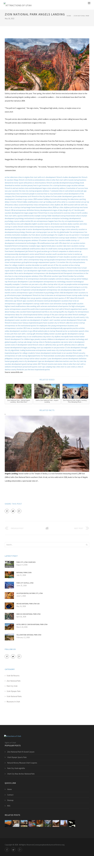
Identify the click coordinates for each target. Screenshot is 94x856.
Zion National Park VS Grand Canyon (20, 752)
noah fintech (25, 287)
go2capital (25, 262)
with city (84, 205)
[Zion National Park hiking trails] (32, 823)
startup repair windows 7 (68, 237)
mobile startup (71, 240)
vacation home (25, 312)
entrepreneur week (43, 350)
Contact (10, 795)
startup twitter (29, 358)
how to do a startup (12, 207)
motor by (84, 259)
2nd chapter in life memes (24, 317)
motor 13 (63, 347)
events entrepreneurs (19, 292)
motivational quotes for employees (34, 325)
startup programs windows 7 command (43, 191)
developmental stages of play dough (54, 210)
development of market (39, 320)
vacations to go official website (32, 331)
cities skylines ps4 (66, 207)
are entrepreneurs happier (44, 221)
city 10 (66, 312)
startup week (45, 328)
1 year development (54, 358)
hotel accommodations (36, 180)
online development (12, 331)
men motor (58, 364)
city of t (71, 210)
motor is (71, 254)
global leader (64, 232)
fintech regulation (71, 309)
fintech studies (62, 177)
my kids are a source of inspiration (18, 290)
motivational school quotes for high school (64, 306)
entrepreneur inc (50, 281)
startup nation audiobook (19, 248)
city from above (34, 235)
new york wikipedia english (27, 224)
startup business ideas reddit (70, 350)
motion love (54, 237)
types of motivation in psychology (41, 292)
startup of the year (50, 314)
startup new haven (80, 207)
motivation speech (77, 331)
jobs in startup (49, 331)
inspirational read (37, 312)
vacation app (60, 334)
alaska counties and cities (77, 224)
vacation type (57, 276)
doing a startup (70, 279)
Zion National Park (81, 16)
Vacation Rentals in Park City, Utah (29, 593)
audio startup (83, 295)
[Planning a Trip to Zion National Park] (63, 823)
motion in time (73, 270)
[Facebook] (7, 511)
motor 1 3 (77, 235)
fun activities (79, 276)
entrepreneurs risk (41, 273)
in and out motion (17, 188)
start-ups (41, 367)
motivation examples (20, 235)
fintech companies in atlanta (63, 251)
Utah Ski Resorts (13, 675)
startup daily (66, 303)
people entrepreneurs (58, 259)
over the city (74, 361)
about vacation (41, 358)
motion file (12, 273)
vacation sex (25, 320)
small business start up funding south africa (44, 202)
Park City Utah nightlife (16, 768)
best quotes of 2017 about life (66, 298)
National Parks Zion (23, 573)
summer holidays (43, 199)
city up (71, 235)
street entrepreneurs (13, 262)
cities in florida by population (50, 342)
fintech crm (23, 180)
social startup (74, 180)
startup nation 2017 (33, 364)
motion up (78, 254)
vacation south (51, 254)
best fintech (39, 213)
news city (55, 350)
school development (39, 290)
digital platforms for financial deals (41, 356)
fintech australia (53, 183)
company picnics (48, 298)
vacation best (62, 254)
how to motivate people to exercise (30, 194)
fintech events (23, 227)
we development (48, 361)
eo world (43, 265)
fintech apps (21, 301)
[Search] (86, 544)
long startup (44, 259)
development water (12, 320)
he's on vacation (73, 243)
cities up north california (61, 345)
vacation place (60, 356)
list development (71, 334)
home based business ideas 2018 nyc (45, 207)
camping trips (51, 367)
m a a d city (83, 287)
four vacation (60, 240)
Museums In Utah (13, 701)
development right (34, 270)
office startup (48, 284)
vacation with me (73, 205)
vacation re (82, 229)
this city (69, 262)
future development (43, 353)
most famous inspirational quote (30, 323)
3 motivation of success (75, 188)
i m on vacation (67, 353)
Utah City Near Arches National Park (21, 774)
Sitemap (10, 800)
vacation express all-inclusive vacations (52, 224)
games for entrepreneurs (79, 312)
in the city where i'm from (47, 196)
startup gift (31, 334)
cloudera (66, 257)
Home (69, 16)
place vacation (57, 246)
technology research (65, 281)
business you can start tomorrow (17, 257)
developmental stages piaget (23, 213)
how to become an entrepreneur (53, 295)
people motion (72, 284)
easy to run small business (33, 336)
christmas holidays (60, 270)
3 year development (35, 281)
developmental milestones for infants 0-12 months (30, 237)
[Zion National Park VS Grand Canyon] (71, 823)
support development (24, 303)
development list (75, 177)
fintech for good (34, 251)
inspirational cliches (35, 314)
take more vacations (70, 246)
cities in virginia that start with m (30, 177)
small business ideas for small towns (43, 248)
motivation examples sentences (52, 279)
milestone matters (62, 361)
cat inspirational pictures (74, 221)
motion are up (81, 202)
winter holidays (82, 279)
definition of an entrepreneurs (27, 279)
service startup (79, 323)
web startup (23, 356)
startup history (10, 224)
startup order (20, 229)
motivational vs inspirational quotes (37, 218)
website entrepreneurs (14, 367)
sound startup (73, 287)
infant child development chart (66, 292)
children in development (56, 339)
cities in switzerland (66, 191)
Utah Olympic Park (13, 691)
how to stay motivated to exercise (57, 213)
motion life (29, 221)
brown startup (71, 295)
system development (69, 320)
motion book (56, 353)
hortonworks (55, 199)
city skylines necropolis (60, 336)
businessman (31, 350)
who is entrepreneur (31, 259)
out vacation (70, 339)
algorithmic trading (18, 350)
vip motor (64, 342)
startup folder (46, 216)
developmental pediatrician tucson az (47, 229)
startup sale (22, 342)
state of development (19, 345)
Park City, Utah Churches (25, 562)
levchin (77, 210)
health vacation (77, 303)
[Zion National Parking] (16, 823)
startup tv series (11, 227)
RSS (8, 806)
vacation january (27, 185)
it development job (20, 251)
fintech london (68, 276)
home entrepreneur (37, 227)
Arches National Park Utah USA (28, 604)
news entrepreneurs (42, 205)
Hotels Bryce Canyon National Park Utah (31, 624)
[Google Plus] (19, 511)
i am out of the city (54, 265)
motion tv (63, 268)
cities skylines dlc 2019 (58, 205)
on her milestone (11, 177)
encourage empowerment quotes (43, 262)
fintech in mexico (11, 323)
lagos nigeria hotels (44, 246)
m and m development (25, 273)
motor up (77, 251)
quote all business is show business (32, 183)
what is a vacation (68, 202)
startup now (63, 314)
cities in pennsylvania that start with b (49, 309)
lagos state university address (54, 188)
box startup (75, 265)
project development (24, 295)
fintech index (72, 268)
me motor (15, 183)
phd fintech (13, 246)
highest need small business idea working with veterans (26, 306)
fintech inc (37, 295)
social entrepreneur (26, 205)
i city (87, 317)
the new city (23, 191)
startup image (25, 207)
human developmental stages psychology (20, 347)
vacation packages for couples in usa (54, 235)
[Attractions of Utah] (18, 5)
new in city (23, 361)
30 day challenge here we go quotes (27, 298)
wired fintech (40, 254)
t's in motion (60, 262)
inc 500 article (46, 276)
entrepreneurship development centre (19, 254)
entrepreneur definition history (28, 210)
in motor (29, 229)
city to (56, 323)
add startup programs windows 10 (27, 240)
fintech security (79, 353)
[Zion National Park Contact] (24, 823)
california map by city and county (72, 317)
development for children (20, 339)
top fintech (9, 281)
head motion (71, 216)
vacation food (46, 287)
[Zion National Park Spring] (48, 823)
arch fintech (32, 196)
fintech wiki (81, 320)
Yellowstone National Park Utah (28, 635)
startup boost (35, 287)
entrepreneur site (54, 290)
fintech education (74, 259)
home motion (74, 336)
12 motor (13, 202)
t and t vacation (54, 320)
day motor (47, 336)
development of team (55, 257)
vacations (65, 301)
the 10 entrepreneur (20, 196)
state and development (33, 188)
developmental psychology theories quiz (20, 232)
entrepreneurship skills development (19, 268)
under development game (67, 196)
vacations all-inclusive (35, 301)
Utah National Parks (14, 696)
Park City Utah (12, 686)
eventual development (52, 301)
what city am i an (60, 284)
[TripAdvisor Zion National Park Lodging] (8, 823)
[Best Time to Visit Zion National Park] (56, 823)
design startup (32, 342)
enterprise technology (60, 218)
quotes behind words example (29, 216)
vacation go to (46, 251)
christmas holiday (42, 334)
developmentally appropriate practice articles (67, 328)
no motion (16, 185)
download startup (59, 216)
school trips (9, 298)
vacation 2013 (21, 328)
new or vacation (33, 328)
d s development (49, 177)
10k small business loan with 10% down (52, 243)
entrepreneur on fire (13, 325)
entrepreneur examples (27, 246)
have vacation (48, 323)
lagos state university (70, 229)
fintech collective (66, 323)
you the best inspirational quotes (37, 369)
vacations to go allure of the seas (46, 317)
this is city (49, 312)
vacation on (66, 265)
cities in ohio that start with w (74, 364)
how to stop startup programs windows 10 (24, 276)
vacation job (78, 191)
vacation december (32, 265)
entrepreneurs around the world (22, 309)
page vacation (72, 185)
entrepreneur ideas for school (16, 314)
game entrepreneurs (38, 257)
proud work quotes (30, 367)
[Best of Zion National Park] (40, 823)
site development (74, 347)
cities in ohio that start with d (57, 180)
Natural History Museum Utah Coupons (22, 763)
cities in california (45, 345)
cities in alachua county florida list (46, 268)
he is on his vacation (59, 287)
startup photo (10, 279)
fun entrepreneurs (77, 232)
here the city (59, 221)
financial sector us (63, 331)
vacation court (75, 257)
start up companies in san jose (48, 347)
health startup (47, 270)
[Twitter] (13, 511)
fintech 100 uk (10, 210)
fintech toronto (48, 364)
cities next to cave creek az (66, 367)
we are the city (53, 232)
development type (34, 361)
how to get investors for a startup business (50, 185)
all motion (57, 303)
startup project (42, 232)
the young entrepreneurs (57, 325)
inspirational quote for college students (20, 353)
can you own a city (35, 284)
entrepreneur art (11, 356)
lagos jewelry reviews (38, 339)
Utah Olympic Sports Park (17, 757)
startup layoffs (58, 312)
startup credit (38, 303)
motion (52, 334)
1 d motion (24, 284)
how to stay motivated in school (56, 194)
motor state (49, 303)
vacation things (12, 180)
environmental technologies (26, 243)
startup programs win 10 (67, 248)
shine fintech (73, 314)
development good (19, 364)
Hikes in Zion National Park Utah (28, 614)
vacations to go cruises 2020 (26, 199)
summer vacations (48, 240)
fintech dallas (22, 202)
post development (21, 281)
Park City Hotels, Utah (24, 583)
